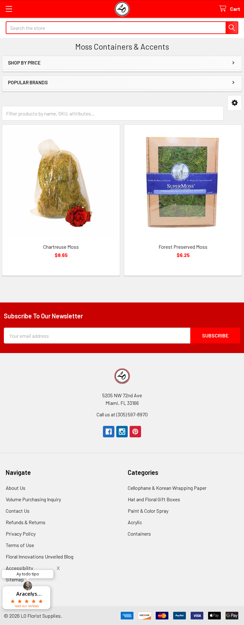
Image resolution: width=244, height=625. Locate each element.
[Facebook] (108, 431)
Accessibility (19, 568)
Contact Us (18, 511)
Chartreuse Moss (61, 247)
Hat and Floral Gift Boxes (154, 499)
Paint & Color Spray (148, 511)
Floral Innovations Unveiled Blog (39, 556)
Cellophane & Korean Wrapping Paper (167, 488)
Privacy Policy (21, 534)
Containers (139, 534)
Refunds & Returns (25, 522)
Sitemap (15, 579)
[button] (234, 103)
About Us (15, 488)
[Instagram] (122, 431)
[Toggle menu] (8, 8)
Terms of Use (20, 545)
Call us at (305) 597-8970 (122, 414)
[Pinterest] (135, 431)
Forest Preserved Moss (183, 247)
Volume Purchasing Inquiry (33, 499)
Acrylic (135, 522)
